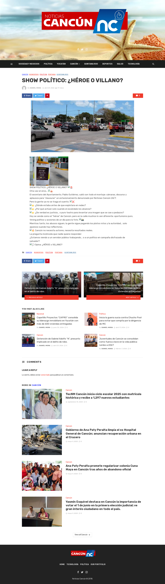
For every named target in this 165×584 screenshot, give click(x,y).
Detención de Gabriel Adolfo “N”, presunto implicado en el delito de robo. (58, 340)
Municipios (34, 74)
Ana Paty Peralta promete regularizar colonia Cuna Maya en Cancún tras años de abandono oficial (102, 467)
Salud (120, 64)
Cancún (74, 64)
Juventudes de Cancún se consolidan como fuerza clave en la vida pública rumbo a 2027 (118, 341)
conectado (45, 375)
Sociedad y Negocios (29, 64)
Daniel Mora (35, 88)
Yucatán (61, 64)
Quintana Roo (91, 64)
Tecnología (134, 64)
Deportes (107, 64)
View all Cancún (81, 535)
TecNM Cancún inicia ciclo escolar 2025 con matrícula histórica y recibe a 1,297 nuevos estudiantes (103, 395)
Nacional (40, 314)
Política (48, 64)
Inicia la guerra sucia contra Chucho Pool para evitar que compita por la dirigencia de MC (120, 320)
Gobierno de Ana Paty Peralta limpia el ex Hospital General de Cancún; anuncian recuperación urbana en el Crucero (103, 433)
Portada (52, 74)
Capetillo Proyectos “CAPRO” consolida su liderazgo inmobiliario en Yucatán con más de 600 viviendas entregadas (57, 320)
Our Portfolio (98, 564)
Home (62, 564)
